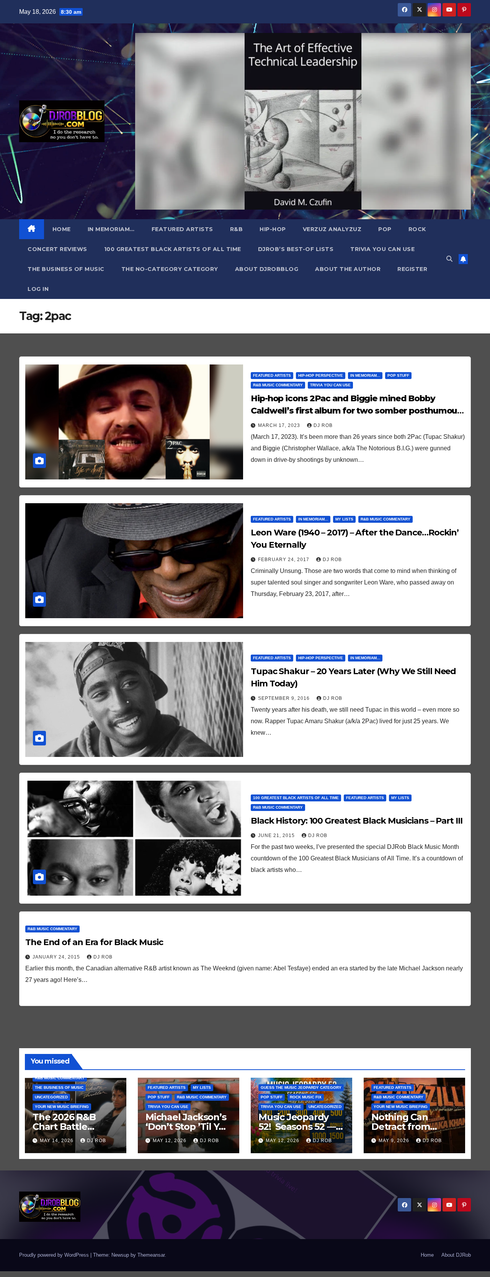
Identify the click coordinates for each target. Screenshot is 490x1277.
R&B (236, 229)
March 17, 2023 (280, 425)
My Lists (344, 519)
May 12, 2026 (170, 1140)
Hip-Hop (273, 229)
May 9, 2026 (395, 1140)
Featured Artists (182, 229)
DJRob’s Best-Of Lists (296, 249)
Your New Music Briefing (62, 1107)
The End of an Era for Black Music (94, 942)
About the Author (348, 269)
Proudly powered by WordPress (54, 1255)
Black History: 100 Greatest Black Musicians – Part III (356, 821)
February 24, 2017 (284, 559)
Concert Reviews (57, 249)
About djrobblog (267, 269)
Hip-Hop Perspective (320, 375)
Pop (385, 229)
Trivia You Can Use (382, 249)
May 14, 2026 (57, 1140)
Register (412, 269)
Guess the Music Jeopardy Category (301, 1087)
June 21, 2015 (277, 835)
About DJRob (456, 1255)
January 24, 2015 (57, 957)
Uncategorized (51, 1097)
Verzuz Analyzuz (332, 229)
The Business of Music (66, 269)
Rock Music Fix (306, 1097)
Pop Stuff (398, 375)
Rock (417, 229)
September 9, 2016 (284, 698)
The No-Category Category (169, 269)
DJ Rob (323, 425)
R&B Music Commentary (278, 385)
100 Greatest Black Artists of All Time (172, 249)
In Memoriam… (111, 229)
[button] (449, 259)
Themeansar (151, 1255)
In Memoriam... (365, 375)
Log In (38, 289)
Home (61, 229)
